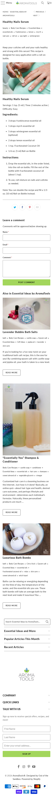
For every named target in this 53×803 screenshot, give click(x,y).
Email (5, 244)
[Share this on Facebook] (22, 207)
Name (6, 232)
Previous (39, 12)
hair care (33, 471)
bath (4, 338)
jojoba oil (31, 342)
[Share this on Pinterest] (30, 207)
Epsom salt (42, 338)
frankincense (21, 32)
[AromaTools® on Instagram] (24, 766)
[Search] (42, 3)
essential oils (8, 32)
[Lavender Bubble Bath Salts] (26, 314)
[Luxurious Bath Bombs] (26, 539)
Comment (7, 257)
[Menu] (1, 3)
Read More (12, 372)
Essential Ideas (34, 28)
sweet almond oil (9, 475)
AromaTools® (19, 775)
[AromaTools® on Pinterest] (29, 766)
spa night (23, 36)
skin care (6, 346)
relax (26, 571)
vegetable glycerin (26, 475)
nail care (6, 36)
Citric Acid (31, 564)
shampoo (43, 471)
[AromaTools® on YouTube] (34, 766)
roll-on (14, 36)
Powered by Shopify (31, 779)
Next (35, 15)
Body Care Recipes (18, 28)
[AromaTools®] (26, 3)
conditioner (36, 467)
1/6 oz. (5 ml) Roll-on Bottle (21, 151)
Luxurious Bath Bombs (17, 557)
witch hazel (23, 575)
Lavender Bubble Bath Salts (20, 332)
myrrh (38, 32)
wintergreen (35, 36)
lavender (40, 342)
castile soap (31, 338)
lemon (31, 32)
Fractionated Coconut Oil (27, 145)
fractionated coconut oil (12, 571)
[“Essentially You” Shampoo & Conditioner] (26, 419)
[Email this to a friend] (37, 207)
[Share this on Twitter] (15, 207)
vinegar (39, 475)
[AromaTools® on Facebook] (19, 766)
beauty (5, 28)
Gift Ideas (21, 342)
